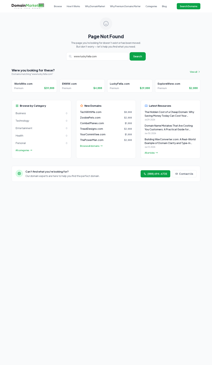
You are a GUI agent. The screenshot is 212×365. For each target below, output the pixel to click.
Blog (164, 6)
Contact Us (186, 173)
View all (193, 71)
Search (137, 56)
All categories (22, 150)
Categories (151, 6)
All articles (150, 152)
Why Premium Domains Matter (125, 6)
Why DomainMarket (95, 6)
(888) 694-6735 (157, 173)
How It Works (73, 6)
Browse (58, 6)
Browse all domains (89, 145)
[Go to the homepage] (28, 6)
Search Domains (188, 6)
